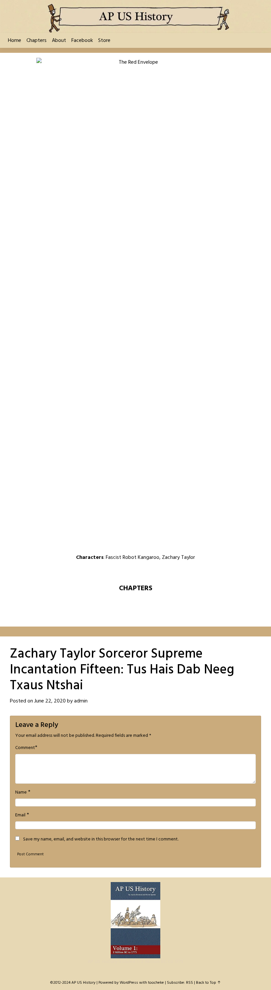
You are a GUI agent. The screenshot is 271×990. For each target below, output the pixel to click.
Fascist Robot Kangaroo (132, 557)
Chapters (36, 40)
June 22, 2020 (50, 701)
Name (21, 792)
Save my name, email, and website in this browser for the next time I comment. (100, 839)
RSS (189, 982)
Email (20, 815)
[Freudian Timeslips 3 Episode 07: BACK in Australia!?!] (169, 572)
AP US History (83, 982)
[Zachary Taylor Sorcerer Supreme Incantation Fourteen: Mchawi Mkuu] (118, 572)
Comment (25, 748)
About (59, 40)
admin (81, 701)
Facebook (82, 40)
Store (104, 40)
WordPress (129, 982)
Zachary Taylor (178, 557)
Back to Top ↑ (208, 982)
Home (14, 40)
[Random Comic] (135, 572)
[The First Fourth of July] (102, 572)
